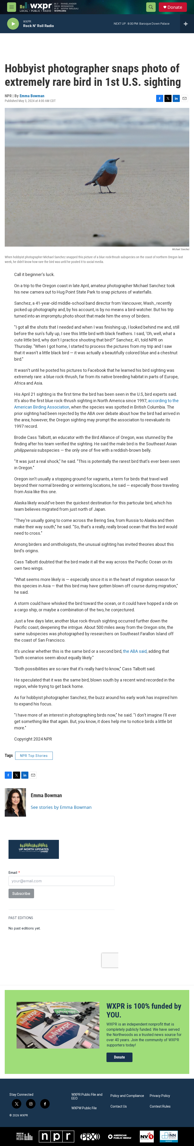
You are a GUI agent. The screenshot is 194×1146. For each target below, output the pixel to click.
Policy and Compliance (127, 1096)
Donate (175, 7)
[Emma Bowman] (15, 802)
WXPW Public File (84, 1108)
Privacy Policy (160, 1096)
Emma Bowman (32, 95)
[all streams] (187, 23)
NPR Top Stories (34, 756)
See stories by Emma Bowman (61, 807)
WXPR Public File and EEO (86, 1096)
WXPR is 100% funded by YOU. (143, 1010)
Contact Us (118, 1106)
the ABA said (135, 651)
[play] (13, 24)
